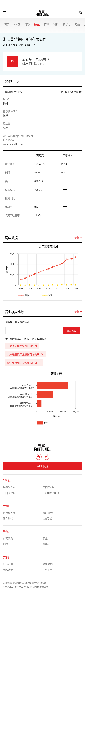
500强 (17, 24)
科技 (55, 24)
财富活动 (8, 538)
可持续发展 (9, 513)
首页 (6, 24)
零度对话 (48, 513)
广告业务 (48, 570)
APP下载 (42, 466)
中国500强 (48, 487)
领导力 (66, 24)
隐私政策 (8, 570)
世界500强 (9, 487)
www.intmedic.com (13, 144)
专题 (77, 24)
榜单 (37, 25)
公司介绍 (48, 564)
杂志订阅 (8, 564)
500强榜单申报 (51, 493)
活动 (27, 24)
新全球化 (8, 518)
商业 (46, 24)
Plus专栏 (47, 518)
